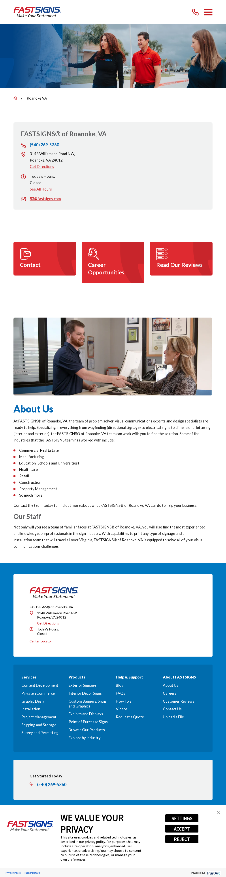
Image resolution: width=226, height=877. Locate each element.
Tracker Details (31, 872)
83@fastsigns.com (45, 198)
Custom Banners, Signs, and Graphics (88, 703)
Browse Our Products (87, 729)
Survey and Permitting (39, 732)
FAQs (120, 693)
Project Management (38, 717)
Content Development (39, 685)
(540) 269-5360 (44, 145)
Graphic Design (34, 701)
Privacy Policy (13, 872)
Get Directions (42, 166)
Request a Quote (130, 717)
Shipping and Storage (38, 725)
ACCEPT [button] (182, 829)
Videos (122, 709)
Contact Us (172, 709)
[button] (218, 812)
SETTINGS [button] (181, 818)
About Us (170, 685)
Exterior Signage (82, 685)
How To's (123, 701)
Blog (120, 685)
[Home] (37, 12)
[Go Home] (15, 98)
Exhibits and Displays (86, 713)
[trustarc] (213, 872)
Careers (169, 693)
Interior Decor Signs (85, 693)
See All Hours (41, 189)
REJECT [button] (182, 839)
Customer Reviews (178, 701)
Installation (30, 709)
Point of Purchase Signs (88, 721)
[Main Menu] (208, 12)
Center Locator (41, 641)
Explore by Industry (85, 737)
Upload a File (173, 717)
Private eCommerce (38, 693)
